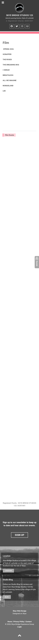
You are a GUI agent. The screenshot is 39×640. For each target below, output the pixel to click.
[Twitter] (17, 26)
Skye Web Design (19, 611)
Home (9, 622)
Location (8, 570)
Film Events (9, 135)
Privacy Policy (18, 622)
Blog (7, 597)
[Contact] (27, 26)
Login (19, 627)
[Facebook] (11, 26)
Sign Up (19, 535)
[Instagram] (22, 26)
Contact (29, 622)
